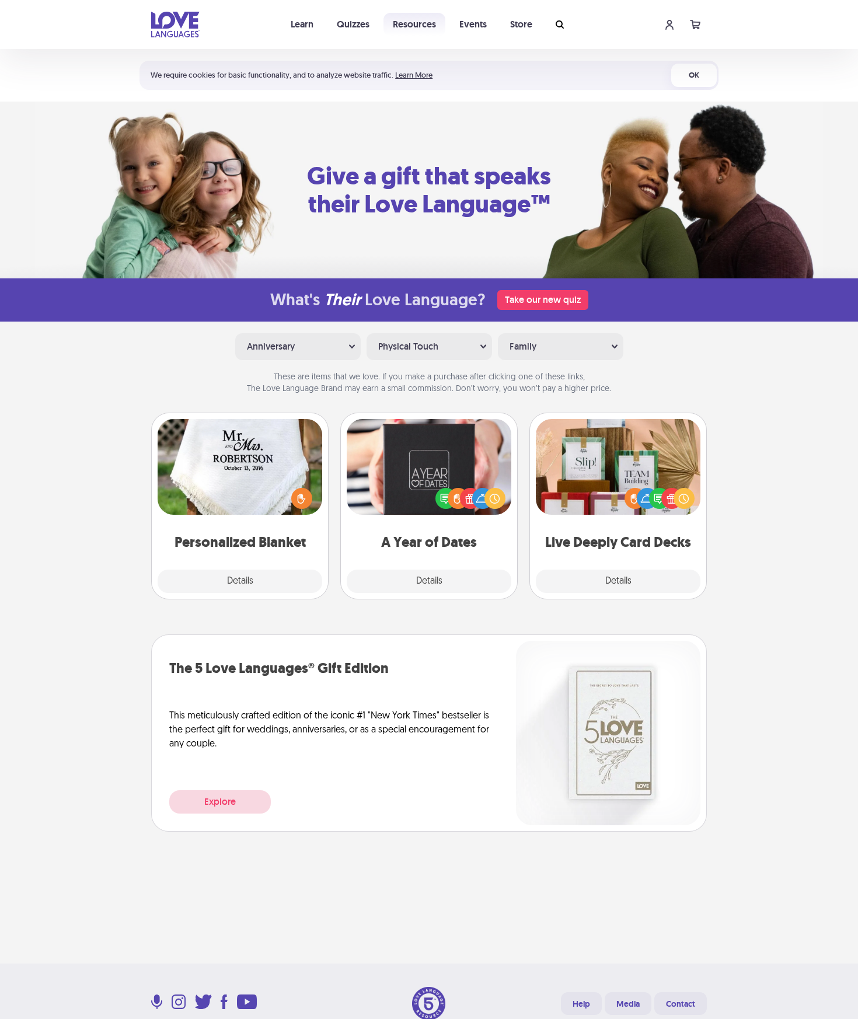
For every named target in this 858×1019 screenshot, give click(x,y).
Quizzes (353, 24)
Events (473, 24)
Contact (680, 1004)
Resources (414, 24)
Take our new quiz (543, 300)
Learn (302, 24)
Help (581, 1004)
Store (521, 24)
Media (628, 1004)
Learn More (414, 75)
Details (240, 581)
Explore (220, 801)
